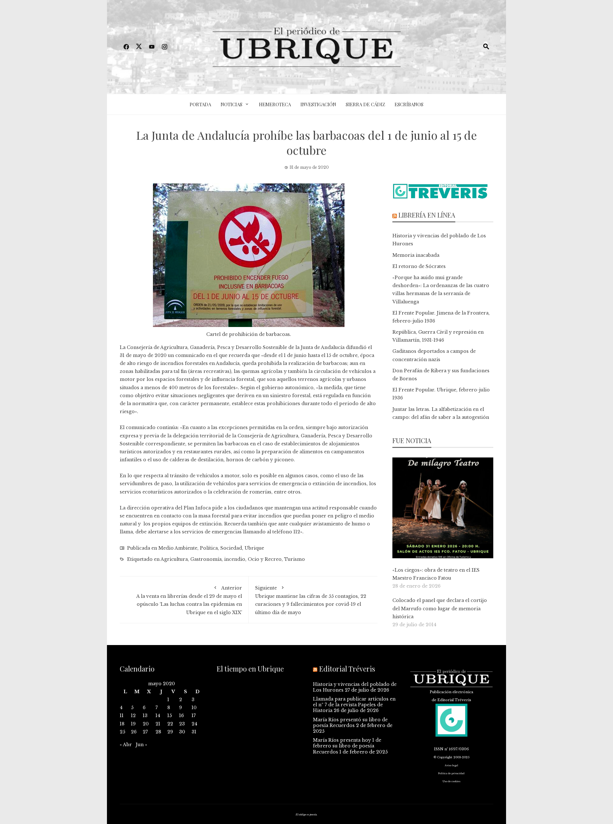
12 (133, 715)
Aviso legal (451, 765)
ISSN (438, 749)
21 (157, 724)
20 (146, 724)
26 (134, 732)
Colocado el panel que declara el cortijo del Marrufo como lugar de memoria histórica (439, 608)
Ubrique (254, 548)
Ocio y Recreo (265, 559)
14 (157, 715)
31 (194, 732)
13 (145, 715)
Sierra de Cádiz (365, 104)
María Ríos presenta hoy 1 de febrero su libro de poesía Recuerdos (347, 745)
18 (122, 724)
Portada (200, 104)
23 (182, 724)
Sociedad (231, 548)
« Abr (126, 744)
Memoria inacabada (415, 255)
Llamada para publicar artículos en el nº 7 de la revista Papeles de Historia (354, 704)
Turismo (294, 559)
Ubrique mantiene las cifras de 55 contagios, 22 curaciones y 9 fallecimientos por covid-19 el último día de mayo (310, 600)
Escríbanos (409, 104)
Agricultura (174, 559)
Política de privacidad (451, 773)
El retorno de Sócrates (419, 266)
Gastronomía (206, 559)
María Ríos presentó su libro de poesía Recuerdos (350, 722)
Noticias (231, 104)
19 (133, 724)
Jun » (141, 744)
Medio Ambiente (177, 548)
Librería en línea (426, 215)
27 (145, 732)
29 (170, 732)
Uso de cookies (451, 781)
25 (122, 732)
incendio (234, 559)
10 (194, 707)
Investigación (318, 104)
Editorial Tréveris (347, 668)
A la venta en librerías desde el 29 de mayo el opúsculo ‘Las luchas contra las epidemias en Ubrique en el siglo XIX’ (189, 600)
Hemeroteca (275, 104)
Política (209, 548)
